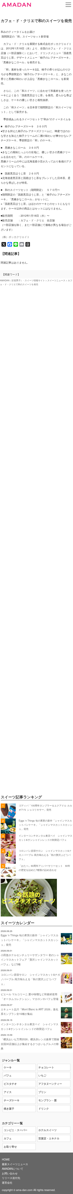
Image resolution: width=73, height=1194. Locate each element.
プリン (42, 1092)
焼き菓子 (9, 1108)
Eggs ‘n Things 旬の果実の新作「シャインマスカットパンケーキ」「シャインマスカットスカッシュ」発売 (45, 825)
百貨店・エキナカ (48, 1138)
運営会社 (7, 1182)
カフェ (8, 1138)
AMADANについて (12, 1168)
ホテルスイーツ (47, 1130)
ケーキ (8, 1067)
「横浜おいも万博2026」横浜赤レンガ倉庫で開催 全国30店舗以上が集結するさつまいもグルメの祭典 (31, 1043)
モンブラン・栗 (47, 1100)
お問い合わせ (10, 1173)
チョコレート (46, 1067)
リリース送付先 (11, 1178)
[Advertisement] (36, 461)
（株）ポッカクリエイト (15, 237)
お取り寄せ (10, 1146)
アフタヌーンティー (50, 1083)
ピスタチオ (10, 1083)
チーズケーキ (11, 1100)
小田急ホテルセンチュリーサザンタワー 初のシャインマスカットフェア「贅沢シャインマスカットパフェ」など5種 (30, 959)
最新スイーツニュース (15, 1164)
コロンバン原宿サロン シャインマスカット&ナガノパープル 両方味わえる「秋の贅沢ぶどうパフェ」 (45, 855)
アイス (8, 1092)
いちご (42, 1075)
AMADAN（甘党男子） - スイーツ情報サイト (22, 280)
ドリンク (43, 1108)
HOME (6, 1159)
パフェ (8, 1075)
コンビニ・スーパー (15, 1130)
